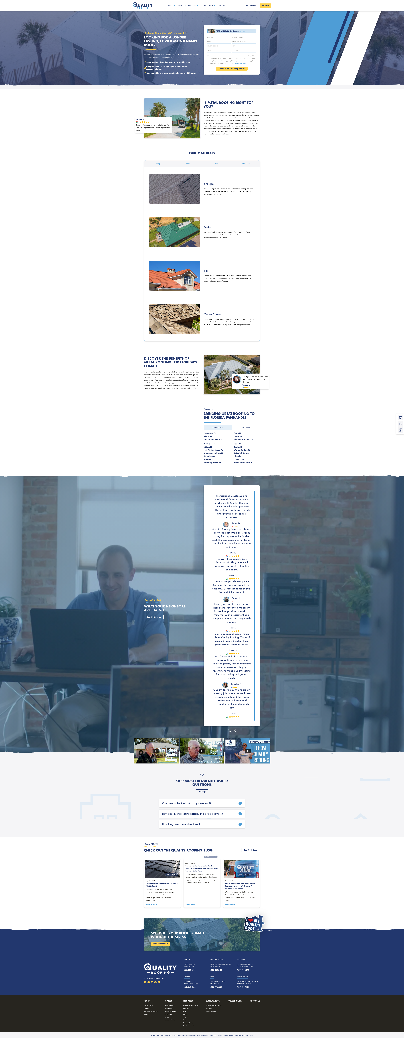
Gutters (167, 1017)
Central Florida (217, 428)
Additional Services (170, 1020)
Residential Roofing (170, 1005)
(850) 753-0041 (251, 6)
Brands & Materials (188, 1026)
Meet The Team (148, 1005)
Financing (186, 1008)
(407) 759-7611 (243, 987)
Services (180, 5)
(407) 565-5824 (189, 987)
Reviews (185, 1014)
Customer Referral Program (213, 1005)
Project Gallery (235, 1001)
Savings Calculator (211, 1011)
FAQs (184, 1011)
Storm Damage (169, 1008)
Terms (244, 63)
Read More (150, 904)
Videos (185, 1017)
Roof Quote (222, 5)
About (170, 5)
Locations (146, 1008)
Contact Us (254, 1001)
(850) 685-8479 (216, 970)
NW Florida (246, 428)
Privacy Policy (238, 63)
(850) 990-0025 (216, 987)
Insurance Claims (188, 1023)
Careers (146, 1014)
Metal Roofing (168, 1014)
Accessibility (213, 1035)
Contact (265, 5)
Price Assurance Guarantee (190, 1005)
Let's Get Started (160, 944)
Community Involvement (150, 1011)
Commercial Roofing (170, 1011)
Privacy (246, 1035)
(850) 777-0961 (189, 970)
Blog (184, 1020)
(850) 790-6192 (243, 970)
